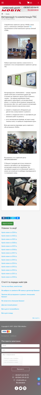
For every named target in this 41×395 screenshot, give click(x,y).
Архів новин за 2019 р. (9, 246)
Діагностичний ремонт (9, 305)
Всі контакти (20, 382)
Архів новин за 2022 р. (9, 236)
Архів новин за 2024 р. (9, 232)
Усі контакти (33, 10)
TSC (30, 26)
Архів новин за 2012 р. (9, 270)
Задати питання (7, 223)
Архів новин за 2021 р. (9, 239)
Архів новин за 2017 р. (9, 253)
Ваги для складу (7, 313)
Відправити (20, 369)
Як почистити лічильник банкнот (12, 301)
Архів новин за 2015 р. (9, 260)
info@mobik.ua (19, 380)
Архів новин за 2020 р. (9, 242)
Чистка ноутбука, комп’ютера (11, 286)
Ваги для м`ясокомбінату (10, 309)
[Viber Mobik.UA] (39, 383)
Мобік (7, 14)
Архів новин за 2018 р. (9, 249)
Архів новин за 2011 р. (9, 273)
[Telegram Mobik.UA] (39, 379)
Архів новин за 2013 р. (9, 266)
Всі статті (35, 318)
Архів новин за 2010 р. (9, 277)
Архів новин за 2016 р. (9, 256)
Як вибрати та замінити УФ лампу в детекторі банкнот (20, 290)
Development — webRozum (8, 336)
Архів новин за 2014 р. (9, 263)
